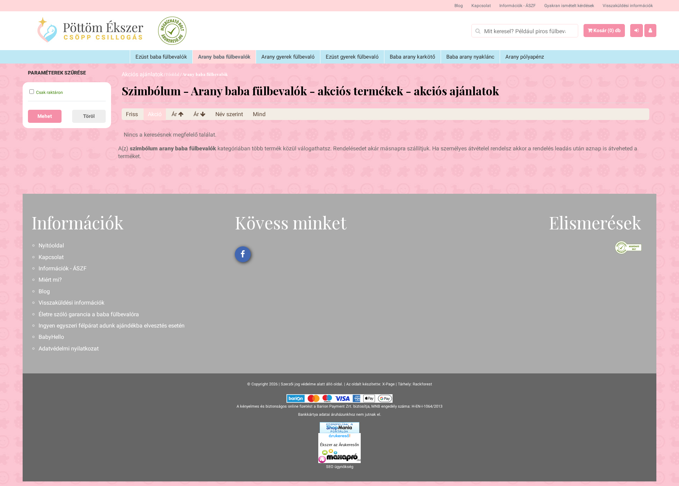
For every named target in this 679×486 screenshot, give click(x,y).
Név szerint (229, 114)
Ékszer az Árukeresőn (339, 445)
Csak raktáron (49, 92)
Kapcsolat (481, 5)
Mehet (44, 116)
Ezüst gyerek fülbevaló (352, 57)
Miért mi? (50, 279)
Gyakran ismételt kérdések (569, 5)
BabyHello (51, 337)
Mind (259, 114)
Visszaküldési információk (628, 5)
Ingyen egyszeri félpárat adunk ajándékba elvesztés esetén (112, 325)
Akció (155, 114)
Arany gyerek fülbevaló (288, 57)
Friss (132, 114)
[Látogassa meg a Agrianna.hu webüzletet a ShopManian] (339, 427)
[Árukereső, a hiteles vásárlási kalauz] (172, 31)
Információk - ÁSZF (517, 5)
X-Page (388, 384)
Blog (458, 5)
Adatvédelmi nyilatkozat (69, 348)
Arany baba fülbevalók (224, 57)
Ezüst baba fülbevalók (161, 57)
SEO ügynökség (339, 466)
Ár (175, 114)
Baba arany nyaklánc (470, 57)
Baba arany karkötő (412, 57)
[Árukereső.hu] (339, 437)
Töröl (89, 116)
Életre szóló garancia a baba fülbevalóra (89, 314)
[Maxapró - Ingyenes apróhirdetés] (339, 456)
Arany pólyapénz (524, 57)
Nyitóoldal (51, 245)
